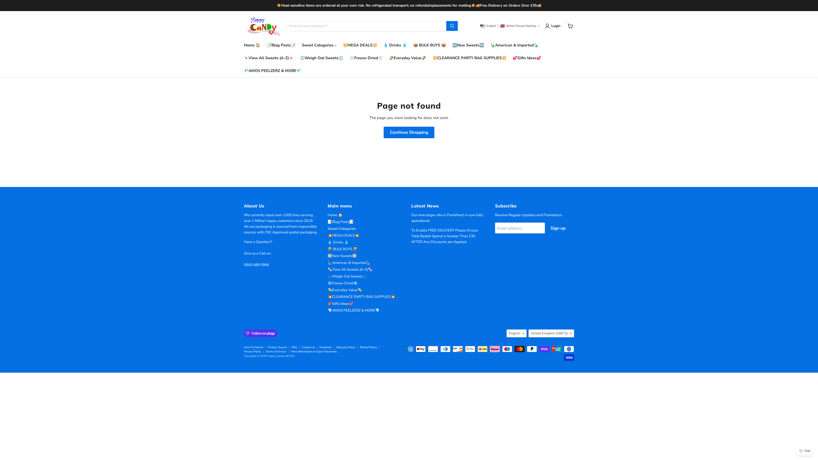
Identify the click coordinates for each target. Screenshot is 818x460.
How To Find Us (253, 347)
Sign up (558, 228)
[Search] (452, 26)
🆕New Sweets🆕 (468, 45)
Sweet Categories (318, 45)
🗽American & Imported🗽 (514, 45)
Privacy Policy (252, 352)
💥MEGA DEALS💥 (360, 45)
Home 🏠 (252, 45)
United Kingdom (549, 333)
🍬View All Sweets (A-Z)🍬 (269, 57)
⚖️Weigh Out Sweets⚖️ (321, 57)
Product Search (277, 347)
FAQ (294, 347)
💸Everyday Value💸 (407, 57)
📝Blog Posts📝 (281, 45)
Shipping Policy (345, 347)
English (514, 333)
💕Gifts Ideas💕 (527, 57)
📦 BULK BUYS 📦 (429, 45)
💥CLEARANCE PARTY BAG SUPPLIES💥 (469, 57)
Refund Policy (368, 347)
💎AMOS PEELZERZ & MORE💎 (272, 70)
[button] (510, 26)
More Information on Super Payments (314, 352)
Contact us (308, 347)
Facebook (325, 347)
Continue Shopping (409, 132)
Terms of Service (276, 352)
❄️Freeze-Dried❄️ (366, 57)
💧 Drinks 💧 (395, 45)
